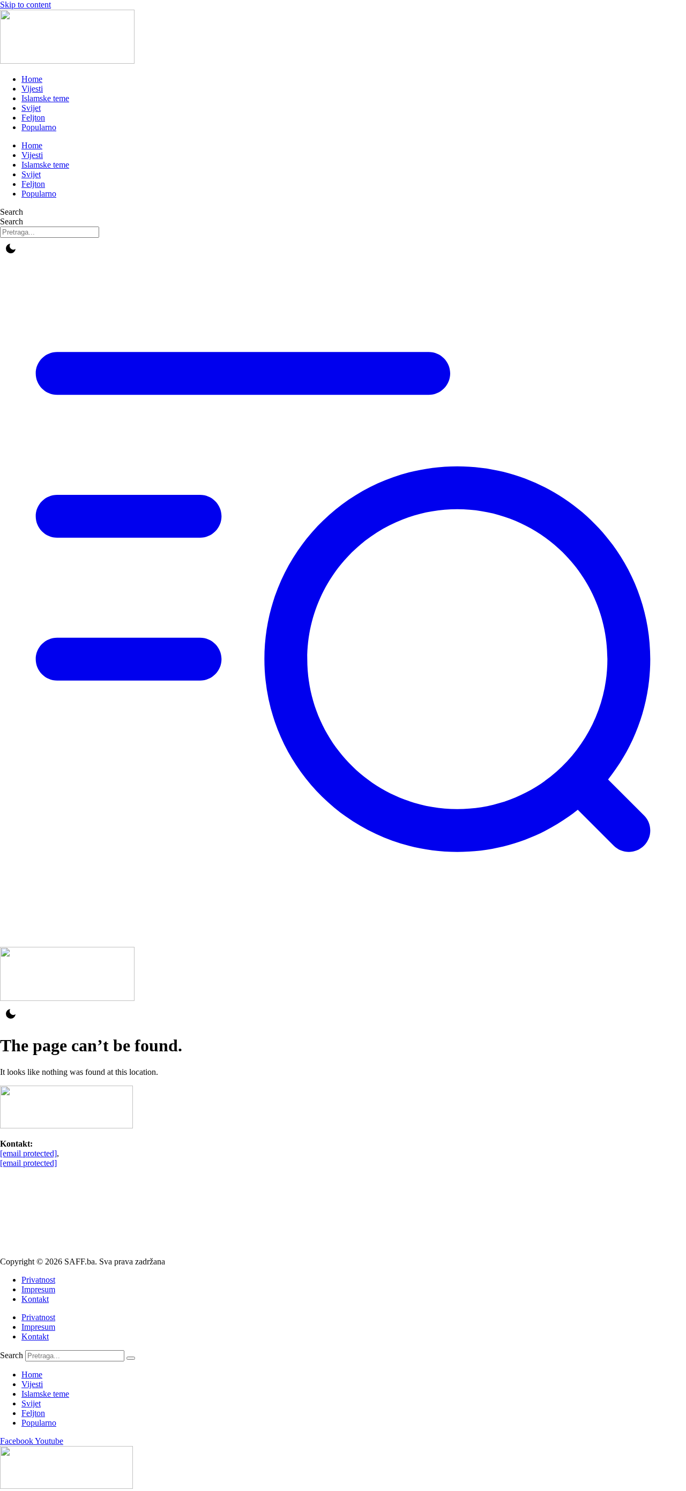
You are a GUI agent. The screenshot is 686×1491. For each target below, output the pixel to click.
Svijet (31, 107)
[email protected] (28, 1153)
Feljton (33, 117)
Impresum (38, 1289)
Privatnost (38, 1279)
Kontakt (35, 1299)
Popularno (38, 127)
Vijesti (32, 88)
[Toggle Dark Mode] (10, 248)
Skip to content (25, 4)
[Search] (130, 1358)
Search (11, 211)
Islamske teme (45, 98)
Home (31, 79)
